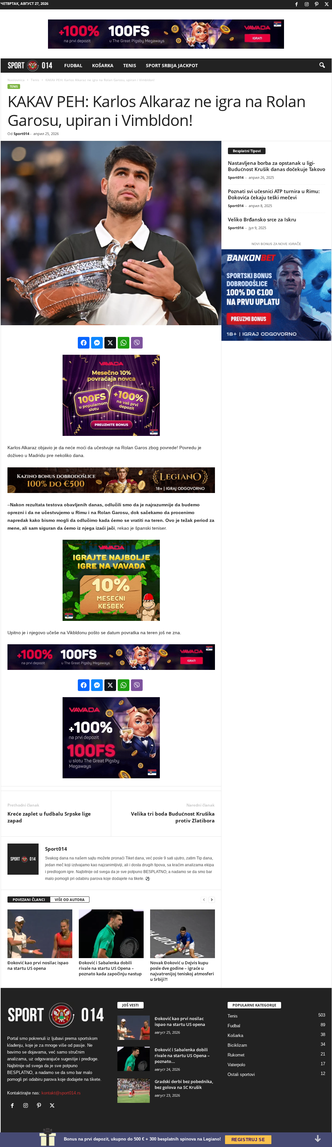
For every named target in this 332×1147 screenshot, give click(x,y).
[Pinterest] (317, 4)
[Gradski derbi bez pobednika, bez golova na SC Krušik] (133, 1091)
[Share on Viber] (137, 343)
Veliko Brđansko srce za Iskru (262, 219)
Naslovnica (16, 80)
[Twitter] (327, 4)
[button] (322, 65)
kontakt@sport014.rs (61, 1093)
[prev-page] (204, 899)
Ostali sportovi (241, 1074)
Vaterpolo (236, 1064)
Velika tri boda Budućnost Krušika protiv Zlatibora (173, 817)
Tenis (129, 65)
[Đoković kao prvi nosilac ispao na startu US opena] (39, 933)
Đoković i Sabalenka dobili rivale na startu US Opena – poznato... (182, 1055)
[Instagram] (307, 4)
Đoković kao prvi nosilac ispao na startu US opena (37, 965)
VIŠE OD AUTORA (70, 899)
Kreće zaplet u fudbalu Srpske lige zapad (49, 817)
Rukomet (236, 1055)
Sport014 (21, 133)
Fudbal (73, 65)
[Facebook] (297, 4)
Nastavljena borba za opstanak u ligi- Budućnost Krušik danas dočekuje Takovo (276, 166)
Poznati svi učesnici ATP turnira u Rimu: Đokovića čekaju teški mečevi (274, 194)
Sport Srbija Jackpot (172, 65)
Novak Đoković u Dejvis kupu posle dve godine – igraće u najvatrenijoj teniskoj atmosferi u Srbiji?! (182, 971)
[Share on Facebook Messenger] (97, 343)
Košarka (102, 65)
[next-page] (211, 899)
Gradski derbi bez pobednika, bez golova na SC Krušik (184, 1084)
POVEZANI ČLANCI (29, 899)
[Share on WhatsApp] (123, 343)
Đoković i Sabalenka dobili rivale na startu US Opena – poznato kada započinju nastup (110, 968)
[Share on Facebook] (83, 343)
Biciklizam (237, 1045)
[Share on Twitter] (110, 343)
